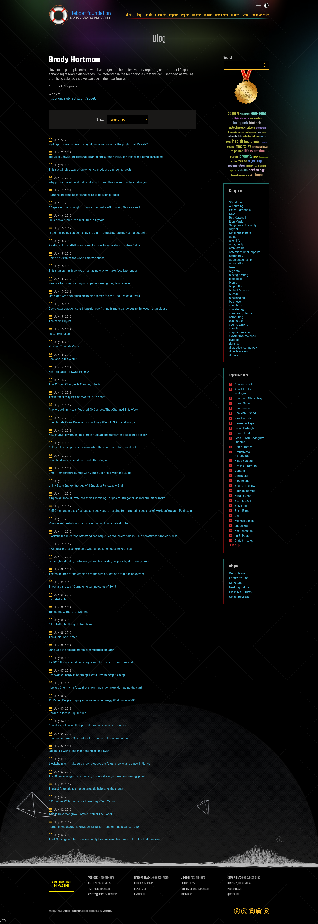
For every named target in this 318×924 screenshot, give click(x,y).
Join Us (208, 15)
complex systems (240, 313)
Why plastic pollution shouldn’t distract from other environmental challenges (98, 182)
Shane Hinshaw (245, 485)
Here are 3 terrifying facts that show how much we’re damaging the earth (96, 687)
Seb (237, 516)
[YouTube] (259, 911)
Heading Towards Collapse (66, 346)
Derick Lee (241, 476)
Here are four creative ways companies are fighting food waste (89, 283)
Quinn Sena (242, 403)
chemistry (235, 305)
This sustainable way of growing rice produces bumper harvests (90, 169)
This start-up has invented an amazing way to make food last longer (93, 270)
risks (255, 166)
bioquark (240, 123)
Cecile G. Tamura (246, 466)
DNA (232, 214)
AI (238, 114)
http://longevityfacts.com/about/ (72, 98)
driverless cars (238, 351)
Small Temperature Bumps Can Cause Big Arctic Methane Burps (90, 473)
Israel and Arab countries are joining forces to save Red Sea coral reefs (94, 296)
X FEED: (91, 883)
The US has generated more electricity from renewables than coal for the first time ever (104, 839)
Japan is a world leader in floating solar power (79, 751)
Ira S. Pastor (242, 535)
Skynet (233, 229)
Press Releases (260, 15)
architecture (236, 248)
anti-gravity (236, 244)
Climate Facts (57, 599)
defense (234, 343)
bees (232, 267)
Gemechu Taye (244, 423)
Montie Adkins (244, 530)
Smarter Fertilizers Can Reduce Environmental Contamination (88, 738)
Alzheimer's (245, 114)
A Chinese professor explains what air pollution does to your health (92, 548)
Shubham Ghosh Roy (248, 398)
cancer (241, 132)
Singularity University (243, 225)
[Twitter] (244, 911)
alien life (234, 240)
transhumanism (240, 175)
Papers (185, 15)
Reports (173, 15)
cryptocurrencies (239, 332)
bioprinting (236, 286)
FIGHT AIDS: (93, 889)
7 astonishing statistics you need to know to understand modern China (94, 245)
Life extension (254, 151)
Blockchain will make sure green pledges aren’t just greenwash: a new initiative (99, 763)
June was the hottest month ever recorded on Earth (81, 650)
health (237, 141)
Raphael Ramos (245, 491)
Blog (138, 15)
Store (245, 15)
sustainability (242, 171)
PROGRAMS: (233, 889)
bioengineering (238, 275)
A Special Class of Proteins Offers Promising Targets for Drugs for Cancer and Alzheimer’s (107, 498)
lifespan (232, 157)
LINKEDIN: (185, 877)
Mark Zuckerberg (240, 233)
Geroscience (237, 573)
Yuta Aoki (241, 471)
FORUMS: (185, 894)
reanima (242, 161)
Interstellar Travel (260, 147)
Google (228, 142)
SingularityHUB (239, 597)
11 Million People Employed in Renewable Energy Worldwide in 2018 (93, 700)
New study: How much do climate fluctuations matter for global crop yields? (98, 435)
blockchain (261, 128)
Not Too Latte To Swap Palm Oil (69, 372)
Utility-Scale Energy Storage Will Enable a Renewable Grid (86, 485)
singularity (262, 166)
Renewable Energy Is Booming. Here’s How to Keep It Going (87, 675)
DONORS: (185, 883)
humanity (265, 142)
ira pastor (236, 151)
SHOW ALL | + (234, 545)
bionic (233, 282)
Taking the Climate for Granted (68, 611)
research (249, 166)
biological (235, 279)
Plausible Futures (240, 592)
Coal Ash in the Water (62, 359)
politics (234, 161)
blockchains (237, 298)
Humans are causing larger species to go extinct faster (84, 195)
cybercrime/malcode (242, 336)
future (255, 136)
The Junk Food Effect (63, 637)
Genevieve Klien (245, 384)
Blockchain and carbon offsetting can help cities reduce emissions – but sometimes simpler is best (113, 536)
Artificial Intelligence (240, 118)
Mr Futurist (236, 582)
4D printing (236, 206)
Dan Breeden (243, 408)
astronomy (236, 256)
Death (264, 133)
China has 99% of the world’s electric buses (76, 258)
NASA (255, 157)
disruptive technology (243, 347)
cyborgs (234, 340)
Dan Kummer (243, 447)
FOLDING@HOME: (189, 889)
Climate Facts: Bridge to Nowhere (70, 624)
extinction (247, 137)
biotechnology (237, 128)
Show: (100, 120)
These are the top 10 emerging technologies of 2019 (82, 586)
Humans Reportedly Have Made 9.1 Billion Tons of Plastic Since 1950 (94, 826)
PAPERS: (138, 894)
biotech (255, 123)
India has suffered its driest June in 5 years (76, 220)
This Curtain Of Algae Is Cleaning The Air (75, 384)
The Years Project (60, 321)
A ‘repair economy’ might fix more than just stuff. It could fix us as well (94, 207)
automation (236, 263)
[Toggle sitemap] (258, 5)
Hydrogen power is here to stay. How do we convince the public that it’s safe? (98, 144)
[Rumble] (266, 911)
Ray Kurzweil (237, 217)
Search (264, 65)
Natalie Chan (243, 496)
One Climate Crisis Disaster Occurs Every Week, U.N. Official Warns (92, 422)
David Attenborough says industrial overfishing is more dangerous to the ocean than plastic (108, 308)
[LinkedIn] (252, 911)
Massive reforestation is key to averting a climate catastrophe (88, 523)
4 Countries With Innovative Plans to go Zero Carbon (82, 801)
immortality (243, 146)
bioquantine (256, 118)
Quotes (235, 15)
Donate (196, 15)
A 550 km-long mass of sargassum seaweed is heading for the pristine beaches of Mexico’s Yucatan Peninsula (120, 510)
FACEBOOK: (93, 877)
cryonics (234, 328)
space (233, 170)
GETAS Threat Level (61, 885)
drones (233, 355)
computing (236, 317)
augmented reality (240, 259)
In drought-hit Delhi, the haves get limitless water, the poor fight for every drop (99, 561)
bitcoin (251, 128)
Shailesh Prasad (245, 413)
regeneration (236, 166)
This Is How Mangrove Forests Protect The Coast (80, 814)
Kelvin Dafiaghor (245, 428)
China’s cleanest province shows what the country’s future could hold (93, 447)
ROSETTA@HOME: (96, 894)
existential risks (235, 136)
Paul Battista (243, 418)
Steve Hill (241, 505)
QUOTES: (231, 894)
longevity (245, 156)
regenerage (255, 161)
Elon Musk (236, 221)
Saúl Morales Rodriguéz (243, 391)
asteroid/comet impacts (244, 252)
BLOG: (136, 883)
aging (232, 113)
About (129, 15)
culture (259, 133)
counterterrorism (239, 324)
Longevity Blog (238, 578)
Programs (160, 15)
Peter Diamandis (240, 210)
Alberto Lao (242, 480)
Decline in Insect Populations (67, 713)
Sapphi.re (107, 911)
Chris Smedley (244, 540)
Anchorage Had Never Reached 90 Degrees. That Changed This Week (93, 409)
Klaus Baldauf (244, 460)
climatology (236, 309)
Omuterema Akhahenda (242, 454)
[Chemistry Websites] (246, 88)
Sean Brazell (243, 501)
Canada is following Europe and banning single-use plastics (87, 725)
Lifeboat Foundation (72, 911)
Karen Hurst (242, 433)
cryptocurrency (250, 132)
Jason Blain (242, 526)
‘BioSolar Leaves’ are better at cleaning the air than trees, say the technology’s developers (106, 157)
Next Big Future (239, 587)
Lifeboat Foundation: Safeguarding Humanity (80, 15)
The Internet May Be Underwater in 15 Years (77, 397)
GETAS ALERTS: (234, 877)
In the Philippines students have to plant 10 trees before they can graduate (97, 232)
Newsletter (221, 15)
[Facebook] (237, 911)
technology (257, 170)
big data (234, 271)
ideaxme (230, 147)
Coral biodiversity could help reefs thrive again (78, 460)
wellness (256, 175)
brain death (232, 132)
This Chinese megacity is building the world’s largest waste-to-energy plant (97, 776)
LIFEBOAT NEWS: (142, 877)
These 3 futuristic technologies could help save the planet (86, 788)
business (235, 301)
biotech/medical (239, 290)
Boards (148, 15)
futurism (262, 137)
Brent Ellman (243, 510)
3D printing (236, 202)
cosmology (236, 320)
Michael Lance (244, 521)
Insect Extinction (59, 333)
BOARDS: (231, 883)
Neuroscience (263, 157)
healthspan (252, 141)
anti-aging (259, 113)
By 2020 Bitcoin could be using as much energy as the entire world (92, 662)
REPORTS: (138, 889)
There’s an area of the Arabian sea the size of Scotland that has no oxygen (97, 574)
